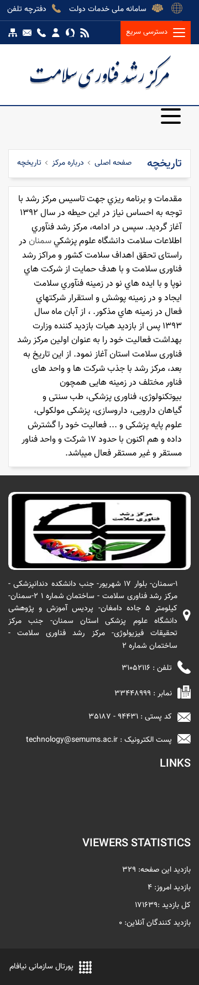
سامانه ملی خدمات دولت (107, 8)
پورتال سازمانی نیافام (41, 967)
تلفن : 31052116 (147, 668)
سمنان (40, 241)
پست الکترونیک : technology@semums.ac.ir (99, 740)
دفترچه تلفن (26, 8)
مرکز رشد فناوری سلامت (99, 71)
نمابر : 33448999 (143, 694)
